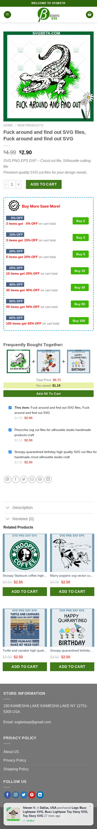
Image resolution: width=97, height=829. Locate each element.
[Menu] (7, 14)
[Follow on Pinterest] (32, 795)
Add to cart (43, 184)
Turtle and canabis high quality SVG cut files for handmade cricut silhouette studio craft (25, 650)
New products (30, 125)
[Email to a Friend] (32, 479)
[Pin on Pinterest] (40, 479)
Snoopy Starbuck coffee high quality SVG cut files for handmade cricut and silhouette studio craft (25, 575)
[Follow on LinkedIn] (40, 795)
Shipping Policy (16, 769)
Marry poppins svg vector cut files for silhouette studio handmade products (72, 575)
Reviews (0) (23, 519)
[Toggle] (7, 508)
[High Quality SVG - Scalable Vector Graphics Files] (48, 14)
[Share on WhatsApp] (7, 479)
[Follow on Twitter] (24, 795)
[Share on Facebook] (15, 479)
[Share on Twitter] (24, 479)
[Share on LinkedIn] (48, 479)
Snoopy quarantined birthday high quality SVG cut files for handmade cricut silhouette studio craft (72, 650)
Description (22, 507)
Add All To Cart (48, 393)
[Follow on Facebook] (7, 795)
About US (11, 752)
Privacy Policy (14, 760)
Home (8, 125)
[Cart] (89, 14)
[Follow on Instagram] (15, 795)
